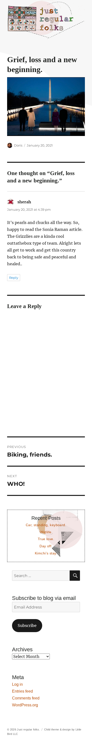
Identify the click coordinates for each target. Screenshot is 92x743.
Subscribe (27, 625)
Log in (17, 684)
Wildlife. (46, 532)
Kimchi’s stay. (46, 553)
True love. (46, 539)
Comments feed (25, 698)
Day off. (45, 546)
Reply (13, 278)
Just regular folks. (28, 729)
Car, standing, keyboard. (46, 525)
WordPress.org (25, 705)
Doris (18, 145)
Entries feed (22, 691)
